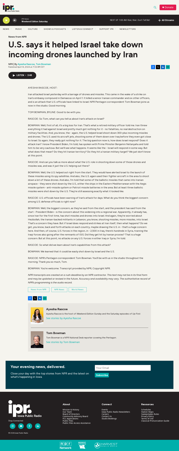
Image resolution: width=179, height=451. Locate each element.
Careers (105, 414)
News (6, 29)
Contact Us (107, 416)
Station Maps (147, 411)
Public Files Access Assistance (76, 423)
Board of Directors (71, 414)
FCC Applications (70, 418)
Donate (169, 7)
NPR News (59, 289)
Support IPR (106, 29)
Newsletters (128, 29)
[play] (6, 20)
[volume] (14, 20)
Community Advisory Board (75, 416)
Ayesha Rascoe (26, 64)
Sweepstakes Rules (150, 414)
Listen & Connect (82, 29)
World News (78, 289)
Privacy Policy (147, 416)
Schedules (146, 409)
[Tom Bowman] (37, 339)
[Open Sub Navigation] (11, 29)
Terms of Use (147, 418)
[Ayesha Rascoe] (37, 315)
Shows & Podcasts (55, 29)
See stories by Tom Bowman (63, 342)
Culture (33, 29)
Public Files (68, 420)
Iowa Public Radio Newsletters (116, 411)
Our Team (67, 411)
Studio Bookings (109, 418)
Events (105, 409)
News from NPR (17, 36)
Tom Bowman (43, 64)
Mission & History (71, 409)
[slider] (19, 20)
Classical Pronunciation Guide (155, 420)
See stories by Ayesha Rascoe (63, 318)
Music (18, 29)
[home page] (25, 408)
